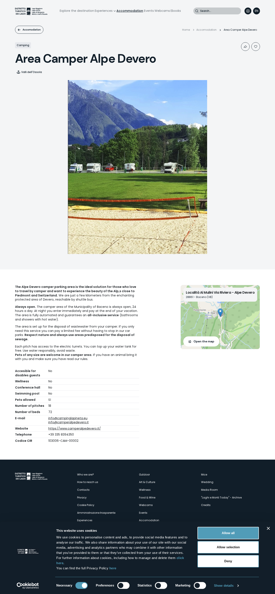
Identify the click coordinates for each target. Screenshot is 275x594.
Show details (224, 585)
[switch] (123, 585)
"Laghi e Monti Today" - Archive (221, 497)
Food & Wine (147, 497)
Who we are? (85, 474)
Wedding (207, 482)
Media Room (209, 490)
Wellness (145, 490)
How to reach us (87, 482)
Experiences (104, 11)
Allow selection (228, 547)
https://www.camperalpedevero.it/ (74, 428)
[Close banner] (268, 528)
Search (196, 11)
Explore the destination (77, 11)
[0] (255, 46)
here (112, 568)
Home (186, 30)
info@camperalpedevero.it (68, 422)
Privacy (82, 497)
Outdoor (144, 474)
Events (149, 11)
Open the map (204, 341)
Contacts (83, 490)
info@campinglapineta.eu (67, 418)
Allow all (228, 533)
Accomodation (32, 29)
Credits (206, 505)
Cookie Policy (85, 505)
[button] (220, 312)
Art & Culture (147, 482)
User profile (247, 11)
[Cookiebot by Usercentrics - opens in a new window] (28, 585)
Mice (204, 474)
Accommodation (129, 11)
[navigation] (256, 11)
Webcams (162, 11)
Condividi (245, 46)
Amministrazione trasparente (96, 513)
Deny (228, 561)
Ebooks (176, 11)
